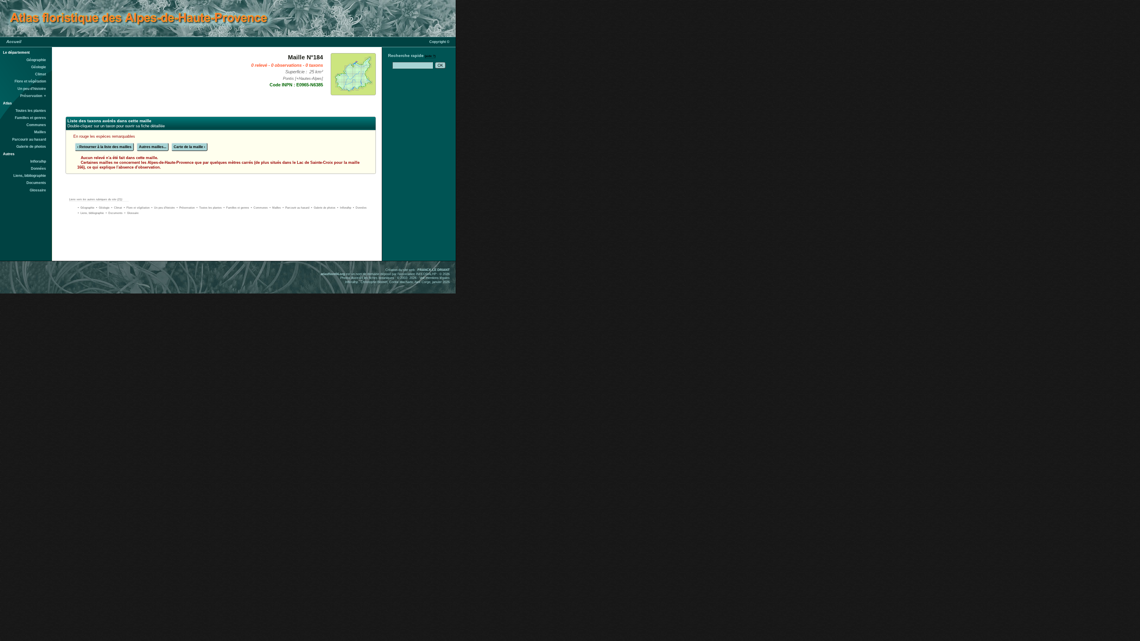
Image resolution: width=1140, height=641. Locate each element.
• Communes (259, 207)
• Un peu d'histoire (163, 207)
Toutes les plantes (30, 110)
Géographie (36, 60)
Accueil (13, 41)
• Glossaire (131, 213)
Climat (40, 74)
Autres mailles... (152, 147)
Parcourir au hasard (29, 139)
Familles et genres (30, 118)
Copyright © (439, 42)
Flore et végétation (30, 81)
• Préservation (186, 207)
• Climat (116, 207)
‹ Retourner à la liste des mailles (104, 147)
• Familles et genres (236, 207)
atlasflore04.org (333, 274)
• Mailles (275, 207)
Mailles (40, 132)
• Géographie (86, 207)
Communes (36, 125)
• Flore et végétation (137, 207)
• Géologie (103, 207)
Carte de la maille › (189, 147)
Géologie (38, 67)
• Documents (114, 213)
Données (38, 168)
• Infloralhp (344, 207)
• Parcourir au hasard (296, 207)
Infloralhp (38, 161)
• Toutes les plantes (209, 207)
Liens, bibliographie (29, 175)
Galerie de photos (31, 146)
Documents (36, 183)
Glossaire (38, 190)
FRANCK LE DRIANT (433, 270)
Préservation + (33, 96)
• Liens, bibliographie (91, 213)
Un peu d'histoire (32, 89)
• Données (360, 207)
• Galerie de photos (323, 207)
